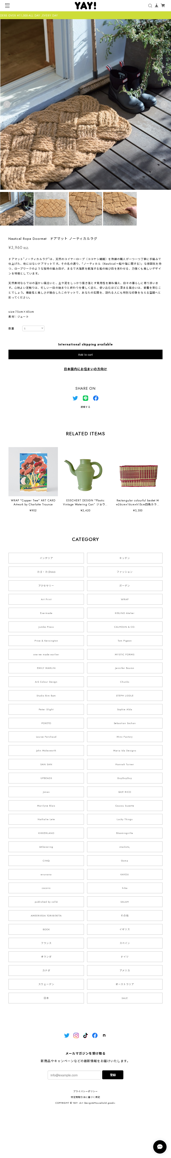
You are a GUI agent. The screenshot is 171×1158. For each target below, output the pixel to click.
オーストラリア (125, 984)
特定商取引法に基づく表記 (85, 1097)
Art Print (46, 599)
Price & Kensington (46, 640)
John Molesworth (46, 750)
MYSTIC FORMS (124, 654)
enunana (46, 874)
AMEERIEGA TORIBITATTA (46, 915)
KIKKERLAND (46, 833)
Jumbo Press (46, 627)
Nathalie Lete (46, 819)
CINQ (46, 860)
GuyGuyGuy (124, 778)
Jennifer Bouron (124, 668)
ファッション (125, 572)
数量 (11, 329)
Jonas (46, 792)
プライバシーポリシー (85, 1091)
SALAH (124, 902)
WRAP (125, 599)
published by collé (46, 902)
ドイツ (125, 956)
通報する (85, 407)
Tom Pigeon (125, 640)
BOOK (46, 929)
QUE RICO (124, 792)
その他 (125, 915)
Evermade (46, 613)
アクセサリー (46, 585)
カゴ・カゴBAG (46, 572)
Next (164, 104)
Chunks (124, 682)
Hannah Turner (124, 764)
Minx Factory (125, 736)
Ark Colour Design (46, 682)
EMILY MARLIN (46, 668)
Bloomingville (124, 833)
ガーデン (124, 585)
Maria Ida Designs (124, 750)
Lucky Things (125, 819)
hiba (125, 888)
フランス (46, 943)
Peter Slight (46, 709)
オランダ (46, 956)
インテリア (46, 558)
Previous (6, 104)
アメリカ (125, 970)
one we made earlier (46, 654)
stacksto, (124, 847)
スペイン (125, 943)
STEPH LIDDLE (125, 695)
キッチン (124, 558)
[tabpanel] (85, 104)
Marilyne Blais (46, 805)
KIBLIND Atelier (124, 613)
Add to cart (85, 354)
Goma (124, 860)
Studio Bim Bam (46, 695)
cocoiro (46, 888)
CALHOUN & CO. (124, 627)
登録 (113, 1075)
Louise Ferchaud (46, 736)
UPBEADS (46, 778)
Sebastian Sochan (125, 723)
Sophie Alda (124, 709)
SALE (125, 998)
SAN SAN (46, 764)
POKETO (46, 723)
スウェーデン (46, 984)
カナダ (46, 970)
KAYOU (124, 874)
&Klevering (46, 847)
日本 (46, 998)
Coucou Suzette (124, 805)
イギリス (124, 929)
